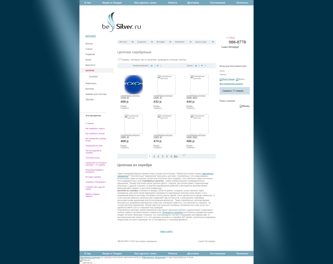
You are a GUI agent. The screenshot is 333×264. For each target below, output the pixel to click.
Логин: (222, 71)
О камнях (90, 123)
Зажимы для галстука (96, 94)
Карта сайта (166, 231)
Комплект (180, 42)
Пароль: (223, 74)
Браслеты (90, 65)
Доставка (193, 2)
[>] (180, 156)
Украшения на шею (94, 146)
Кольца (89, 43)
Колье (88, 60)
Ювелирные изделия (89, 257)
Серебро (93, 76)
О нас (87, 2)
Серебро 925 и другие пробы (95, 188)
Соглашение (217, 2)
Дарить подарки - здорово (93, 195)
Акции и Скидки (112, 2)
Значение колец (93, 158)
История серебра (93, 177)
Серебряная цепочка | (130, 97)
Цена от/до (200, 42)
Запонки (90, 99)
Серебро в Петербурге (95, 182)
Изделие (141, 42)
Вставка (161, 42)
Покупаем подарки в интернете (95, 171)
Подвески (90, 54)
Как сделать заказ (145, 2)
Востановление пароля (231, 84)
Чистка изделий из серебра (94, 152)
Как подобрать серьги (95, 128)
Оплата (172, 2)
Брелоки (90, 89)
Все (176, 156)
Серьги (89, 49)
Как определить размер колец (96, 139)
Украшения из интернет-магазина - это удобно (96, 164)
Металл (123, 42)
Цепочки (90, 70)
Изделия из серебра (172, 212)
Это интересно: (93, 115)
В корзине (231, 56)
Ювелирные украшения (153, 257)
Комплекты (91, 83)
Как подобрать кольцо (95, 133)
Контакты (242, 2)
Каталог (91, 36)
